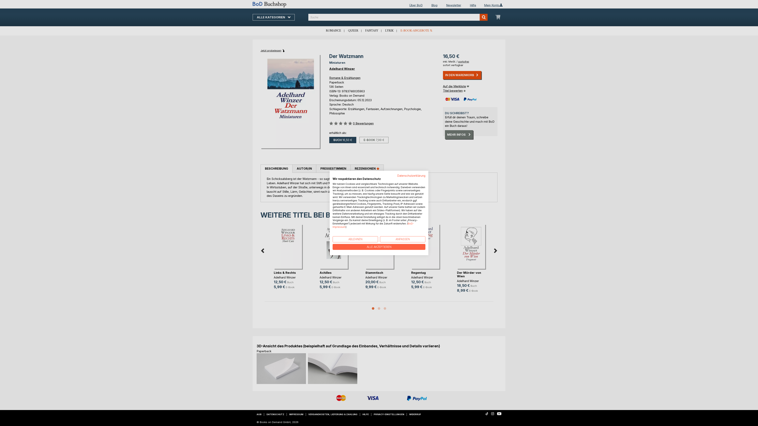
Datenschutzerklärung (411, 175)
